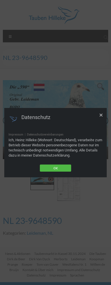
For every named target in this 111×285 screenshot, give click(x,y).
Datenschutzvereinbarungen (45, 134)
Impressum (16, 134)
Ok (56, 168)
